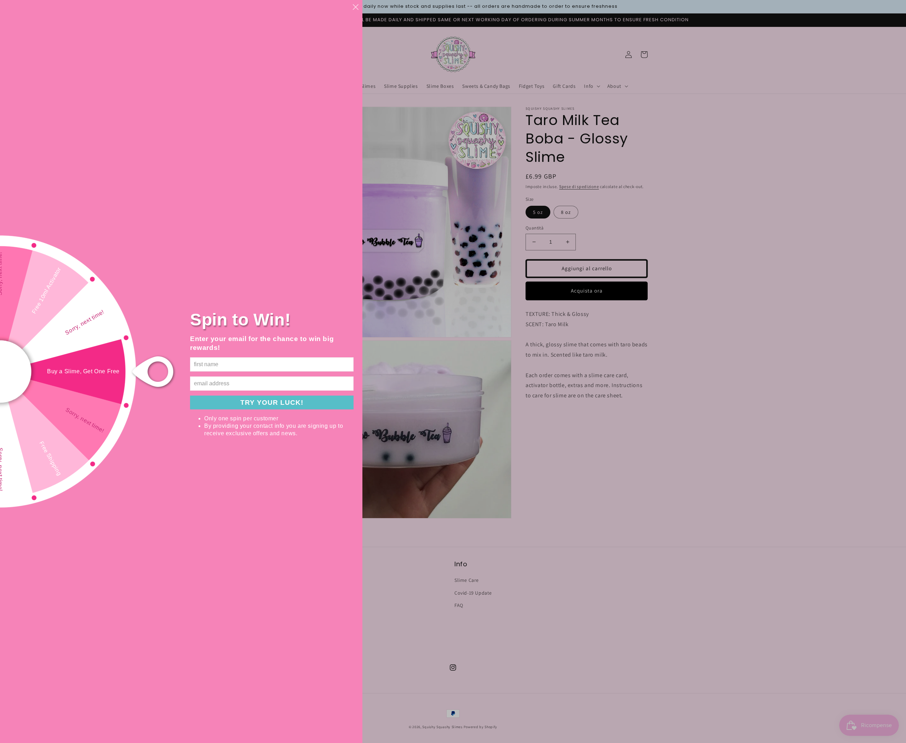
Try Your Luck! (271, 402)
